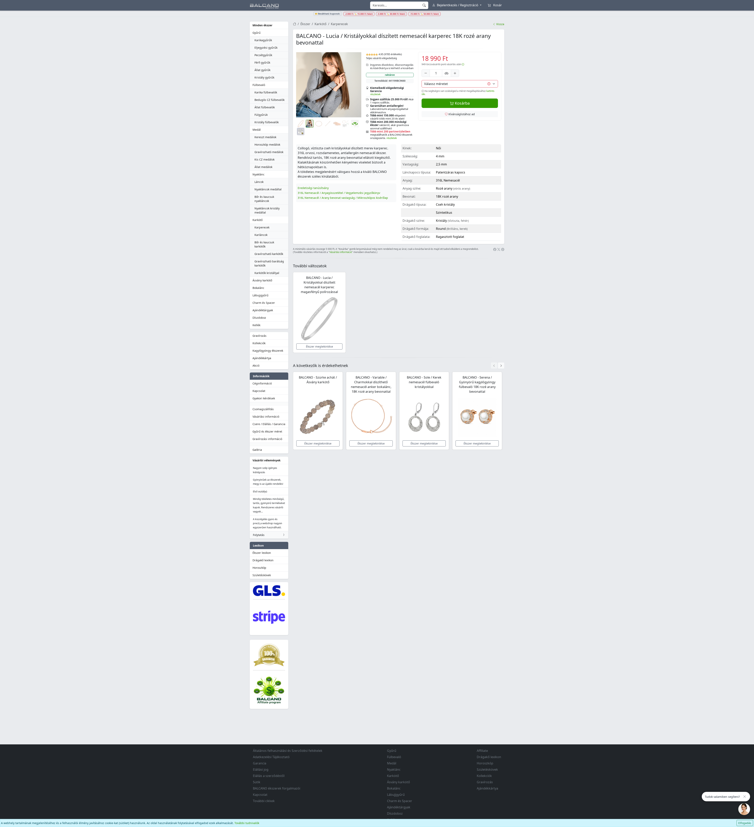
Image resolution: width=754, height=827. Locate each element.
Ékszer (305, 24)
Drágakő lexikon (263, 560)
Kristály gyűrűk (264, 77)
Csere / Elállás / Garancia (269, 424)
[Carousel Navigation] (497, 365)
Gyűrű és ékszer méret (267, 431)
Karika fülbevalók (265, 92)
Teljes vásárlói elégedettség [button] (381, 58)
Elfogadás (744, 823)
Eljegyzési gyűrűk (265, 47)
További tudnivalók (246, 823)
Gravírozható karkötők (268, 254)
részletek (375, 94)
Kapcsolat (259, 391)
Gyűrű (257, 33)
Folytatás (258, 535)
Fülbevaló (259, 85)
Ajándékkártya (262, 358)
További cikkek (264, 801)
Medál (257, 129)
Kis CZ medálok (264, 159)
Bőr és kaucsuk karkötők (264, 244)
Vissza (499, 24)
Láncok (259, 182)
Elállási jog (260, 769)
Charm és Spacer (264, 303)
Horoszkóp (259, 568)
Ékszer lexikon (262, 553)
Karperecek (261, 227)
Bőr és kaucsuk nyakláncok (264, 199)
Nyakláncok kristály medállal (267, 210)
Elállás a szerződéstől (269, 776)
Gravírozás (259, 336)
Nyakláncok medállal (268, 189)
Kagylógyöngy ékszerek (268, 350)
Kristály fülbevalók (266, 122)
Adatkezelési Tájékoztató (271, 757)
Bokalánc (258, 288)
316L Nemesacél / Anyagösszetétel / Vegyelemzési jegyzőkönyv (339, 193)
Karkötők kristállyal (266, 273)
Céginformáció (262, 383)
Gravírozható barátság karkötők (269, 263)
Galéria (257, 450)
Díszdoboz (259, 317)
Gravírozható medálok (268, 152)
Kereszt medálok (265, 137)
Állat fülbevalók (264, 107)
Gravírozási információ (267, 439)
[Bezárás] (744, 796)
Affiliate (482, 750)
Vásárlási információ (266, 416)
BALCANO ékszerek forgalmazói (276, 788)
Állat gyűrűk (262, 70)
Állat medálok (263, 167)
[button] (328, 84)
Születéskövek (262, 575)
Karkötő (258, 220)
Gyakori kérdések (264, 398)
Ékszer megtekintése (319, 346)
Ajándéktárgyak (263, 310)
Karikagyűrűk (263, 40)
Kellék (256, 325)
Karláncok (260, 235)
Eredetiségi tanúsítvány (313, 188)
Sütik (256, 782)
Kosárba (462, 103)
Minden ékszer (262, 25)
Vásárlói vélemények (267, 460)
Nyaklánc (258, 174)
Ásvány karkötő (262, 280)
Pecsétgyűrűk (263, 55)
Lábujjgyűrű (260, 295)
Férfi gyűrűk (262, 62)
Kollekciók (259, 343)
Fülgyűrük (261, 115)
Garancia (259, 763)
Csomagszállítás (263, 409)
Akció (256, 365)
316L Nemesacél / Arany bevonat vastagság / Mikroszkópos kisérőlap (343, 198)
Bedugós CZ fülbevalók (269, 100)
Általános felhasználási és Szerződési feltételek (287, 750)
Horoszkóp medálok (267, 144)
